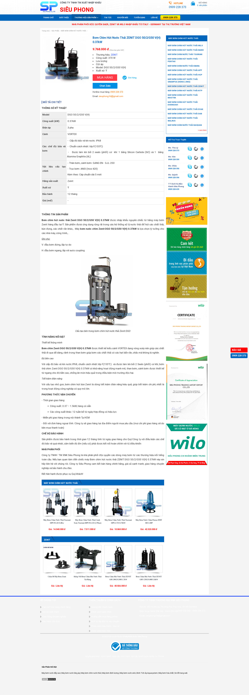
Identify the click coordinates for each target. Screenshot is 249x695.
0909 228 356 (173, 178)
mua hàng (105, 77)
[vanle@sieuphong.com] (196, 158)
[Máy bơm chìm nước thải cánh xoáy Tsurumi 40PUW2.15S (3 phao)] (87, 502)
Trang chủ (48, 18)
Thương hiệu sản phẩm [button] (85, 18)
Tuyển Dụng (139, 18)
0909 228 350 (173, 169)
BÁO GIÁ (236, 350)
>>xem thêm (202, 130)
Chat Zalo (105, 85)
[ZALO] (202, 149)
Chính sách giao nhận (101, 612)
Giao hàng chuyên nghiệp (54, 616)
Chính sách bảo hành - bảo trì (105, 626)
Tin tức (108, 18)
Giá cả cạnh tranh (50, 612)
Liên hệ (154, 18)
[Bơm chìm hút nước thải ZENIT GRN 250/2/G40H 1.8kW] (149, 559)
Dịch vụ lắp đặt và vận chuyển (105, 621)
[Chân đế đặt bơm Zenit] (57, 559)
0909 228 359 (173, 159)
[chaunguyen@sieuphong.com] (196, 167)
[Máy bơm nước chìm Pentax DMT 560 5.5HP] (149, 502)
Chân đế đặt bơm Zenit (57, 577)
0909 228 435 (173, 189)
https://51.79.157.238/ (9, 691)
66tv (1, 688)
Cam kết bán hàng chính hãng (56, 607)
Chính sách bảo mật (100, 631)
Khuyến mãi (122, 18)
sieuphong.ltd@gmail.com (111, 96)
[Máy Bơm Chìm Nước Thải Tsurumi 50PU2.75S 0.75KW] (118, 502)
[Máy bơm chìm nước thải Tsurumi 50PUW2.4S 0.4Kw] (57, 502)
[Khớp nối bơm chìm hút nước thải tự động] (87, 559)
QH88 (2, 694)
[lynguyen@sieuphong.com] (196, 149)
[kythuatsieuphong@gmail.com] (196, 185)
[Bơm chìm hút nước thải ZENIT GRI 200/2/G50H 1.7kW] (118, 559)
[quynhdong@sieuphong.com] (196, 176)
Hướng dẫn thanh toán (102, 607)
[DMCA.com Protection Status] (49, 679)
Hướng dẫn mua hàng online (104, 616)
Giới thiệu (64, 18)
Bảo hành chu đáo (51, 621)
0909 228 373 (239, 355)
